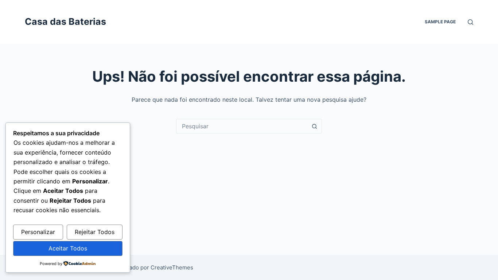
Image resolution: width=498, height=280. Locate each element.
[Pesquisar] (470, 22)
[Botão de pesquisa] (315, 126)
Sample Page (440, 21)
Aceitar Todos (67, 248)
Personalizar (38, 232)
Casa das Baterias (65, 21)
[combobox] (242, 126)
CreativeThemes (172, 267)
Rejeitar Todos (94, 232)
